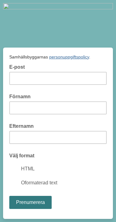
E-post (18, 66)
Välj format (21, 155)
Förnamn (20, 96)
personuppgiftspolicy (69, 56)
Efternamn (21, 126)
